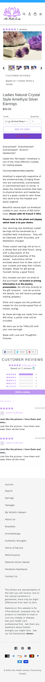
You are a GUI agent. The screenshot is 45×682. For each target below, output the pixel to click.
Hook (5, 116)
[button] (10, 29)
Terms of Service (14, 547)
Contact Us (11, 576)
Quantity (34, 116)
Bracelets (10, 526)
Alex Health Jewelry (20, 670)
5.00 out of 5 (29, 365)
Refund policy (12, 555)
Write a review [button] (22, 392)
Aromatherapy (12, 533)
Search (8, 491)
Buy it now (22, 136)
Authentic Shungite (15, 540)
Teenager (10, 505)
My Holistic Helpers (15, 512)
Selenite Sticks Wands (17, 562)
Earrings (9, 498)
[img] (6, 408)
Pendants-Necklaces (16, 569)
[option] (11, 68)
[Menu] (40, 14)
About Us (10, 519)
